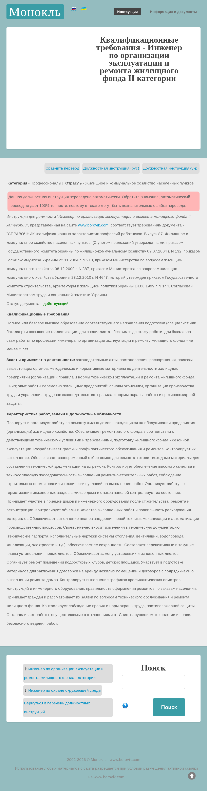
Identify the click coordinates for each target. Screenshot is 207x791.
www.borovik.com (93, 225)
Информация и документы (173, 11)
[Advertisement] (103, 115)
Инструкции (127, 11)
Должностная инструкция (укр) (171, 168)
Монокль (35, 12)
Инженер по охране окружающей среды (64, 690)
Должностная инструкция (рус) (111, 168)
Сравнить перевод (62, 168)
